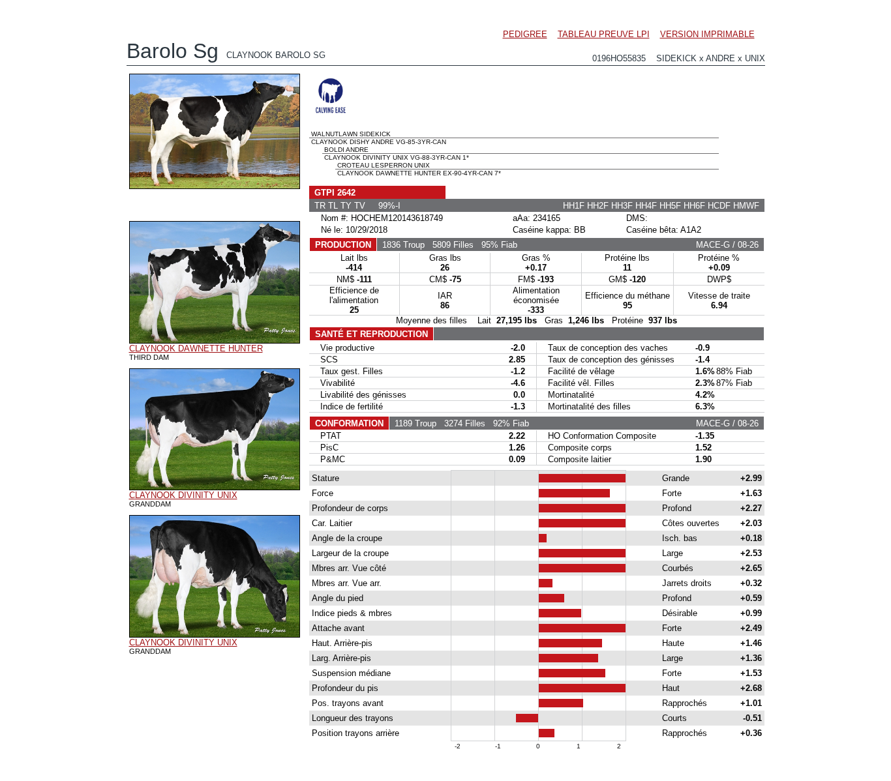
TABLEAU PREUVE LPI (604, 34)
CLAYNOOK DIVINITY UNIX (183, 495)
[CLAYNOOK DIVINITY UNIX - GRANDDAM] (214, 487)
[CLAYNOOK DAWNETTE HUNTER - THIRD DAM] (214, 340)
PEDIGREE (525, 34)
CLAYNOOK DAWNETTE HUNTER (196, 348)
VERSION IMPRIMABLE (707, 34)
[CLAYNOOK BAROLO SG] (214, 186)
